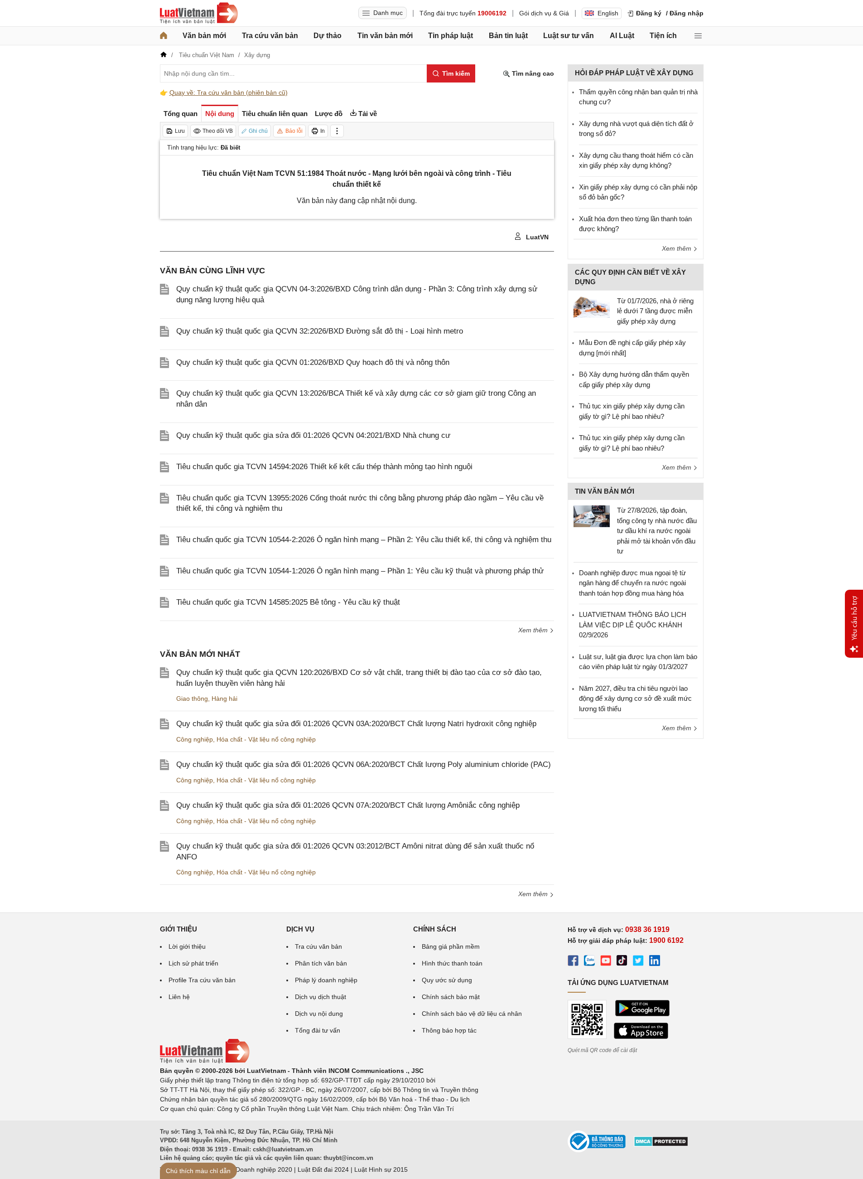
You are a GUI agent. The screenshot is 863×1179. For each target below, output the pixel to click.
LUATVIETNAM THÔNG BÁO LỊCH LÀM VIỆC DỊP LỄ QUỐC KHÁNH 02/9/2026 (632, 625)
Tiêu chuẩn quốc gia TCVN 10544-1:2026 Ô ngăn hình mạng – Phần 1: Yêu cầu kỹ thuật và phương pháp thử (360, 571)
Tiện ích (663, 35)
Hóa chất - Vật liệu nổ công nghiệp (266, 739)
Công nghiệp (194, 739)
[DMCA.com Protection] (661, 1144)
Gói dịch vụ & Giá (544, 13)
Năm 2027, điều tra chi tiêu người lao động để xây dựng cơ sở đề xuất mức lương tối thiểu (635, 698)
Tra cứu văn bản (270, 35)
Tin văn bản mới (385, 35)
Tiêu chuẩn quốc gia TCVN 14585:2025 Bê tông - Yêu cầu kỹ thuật (288, 602)
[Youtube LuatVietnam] (605, 962)
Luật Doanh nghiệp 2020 (256, 1169)
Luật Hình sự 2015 (381, 1169)
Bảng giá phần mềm (451, 946)
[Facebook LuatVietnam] (573, 962)
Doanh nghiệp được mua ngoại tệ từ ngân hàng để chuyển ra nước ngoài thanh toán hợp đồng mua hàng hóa (632, 583)
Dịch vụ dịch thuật (320, 996)
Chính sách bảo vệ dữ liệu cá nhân (472, 1013)
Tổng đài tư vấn (317, 1030)
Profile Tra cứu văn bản (202, 980)
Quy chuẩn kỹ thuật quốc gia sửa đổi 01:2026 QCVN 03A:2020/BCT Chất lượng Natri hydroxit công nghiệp (356, 723)
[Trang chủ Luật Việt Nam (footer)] (205, 1061)
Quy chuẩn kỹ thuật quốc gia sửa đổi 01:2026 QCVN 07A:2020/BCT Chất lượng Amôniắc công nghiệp (348, 805)
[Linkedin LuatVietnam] (654, 962)
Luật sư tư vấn (568, 35)
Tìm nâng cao (532, 73)
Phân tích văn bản (321, 963)
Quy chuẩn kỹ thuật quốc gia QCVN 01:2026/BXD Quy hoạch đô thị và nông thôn (312, 362)
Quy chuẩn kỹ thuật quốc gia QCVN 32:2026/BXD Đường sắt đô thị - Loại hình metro (319, 331)
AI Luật (622, 35)
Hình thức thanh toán (452, 963)
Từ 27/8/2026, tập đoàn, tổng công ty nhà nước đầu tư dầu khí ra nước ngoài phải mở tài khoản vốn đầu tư (657, 530)
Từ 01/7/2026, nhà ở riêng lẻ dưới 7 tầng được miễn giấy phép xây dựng (655, 311)
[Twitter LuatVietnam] (638, 962)
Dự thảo (327, 35)
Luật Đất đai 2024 (323, 1169)
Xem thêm (534, 630)
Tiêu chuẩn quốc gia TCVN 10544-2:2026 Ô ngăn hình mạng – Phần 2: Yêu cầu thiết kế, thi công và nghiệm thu (363, 539)
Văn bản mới (204, 35)
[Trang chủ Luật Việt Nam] (199, 13)
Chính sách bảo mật (451, 996)
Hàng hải (224, 698)
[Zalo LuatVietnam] (589, 962)
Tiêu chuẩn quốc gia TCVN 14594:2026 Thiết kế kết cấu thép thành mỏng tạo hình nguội (324, 466)
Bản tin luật (508, 35)
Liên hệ (179, 996)
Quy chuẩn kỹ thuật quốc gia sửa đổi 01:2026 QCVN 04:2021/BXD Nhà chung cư (313, 435)
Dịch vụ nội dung (319, 1013)
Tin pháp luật (450, 35)
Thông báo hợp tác (449, 1030)
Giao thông (192, 698)
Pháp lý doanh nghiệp (326, 980)
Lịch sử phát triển (193, 963)
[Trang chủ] (163, 36)
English (608, 13)
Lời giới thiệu (187, 946)
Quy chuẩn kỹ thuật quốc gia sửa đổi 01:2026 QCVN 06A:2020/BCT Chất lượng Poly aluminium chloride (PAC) (363, 764)
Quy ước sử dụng (447, 980)
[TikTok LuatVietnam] (622, 962)
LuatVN (536, 237)
